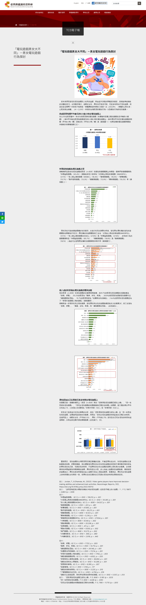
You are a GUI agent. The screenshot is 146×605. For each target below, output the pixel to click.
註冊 (88, 3)
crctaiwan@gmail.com (100, 599)
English (76, 3)
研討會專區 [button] (39, 13)
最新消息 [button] (51, 13)
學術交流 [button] (86, 13)
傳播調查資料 (23, 25)
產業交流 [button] (97, 13)
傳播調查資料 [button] (74, 13)
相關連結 (107, 13)
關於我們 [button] (61, 13)
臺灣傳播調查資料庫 (100, 3)
